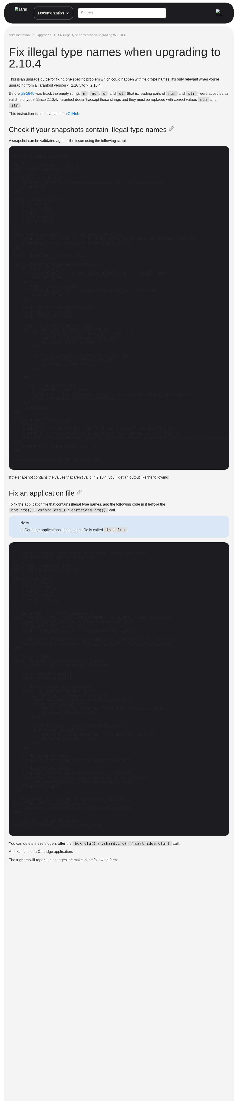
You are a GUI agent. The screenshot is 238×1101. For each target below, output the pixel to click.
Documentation (51, 13)
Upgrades (44, 35)
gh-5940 (27, 93)
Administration (19, 35)
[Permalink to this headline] (172, 129)
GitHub (73, 114)
